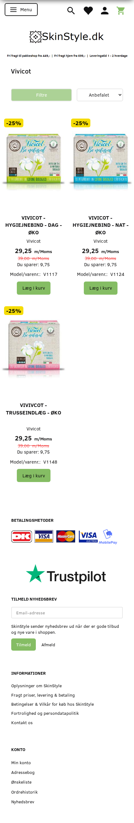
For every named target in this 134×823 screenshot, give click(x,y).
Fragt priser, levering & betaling (43, 695)
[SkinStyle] (67, 36)
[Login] (104, 10)
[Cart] (120, 10)
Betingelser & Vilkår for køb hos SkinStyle (52, 704)
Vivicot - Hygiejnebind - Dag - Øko (33, 225)
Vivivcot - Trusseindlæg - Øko (33, 408)
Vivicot (33, 241)
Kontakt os (22, 722)
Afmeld (48, 645)
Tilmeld (23, 645)
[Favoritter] (88, 10)
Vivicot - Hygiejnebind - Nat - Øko (101, 225)
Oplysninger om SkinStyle (36, 685)
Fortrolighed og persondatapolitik (45, 713)
